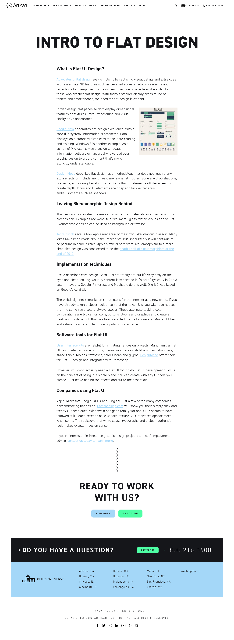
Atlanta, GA (86, 571)
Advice (128, 5)
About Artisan (110, 5)
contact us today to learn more (90, 440)
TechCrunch (65, 234)
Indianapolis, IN (123, 581)
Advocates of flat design (74, 79)
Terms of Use (132, 611)
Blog (142, 5)
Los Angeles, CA (123, 586)
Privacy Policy (102, 611)
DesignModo (149, 355)
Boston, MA (86, 576)
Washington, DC (191, 571)
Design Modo (66, 173)
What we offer (84, 5)
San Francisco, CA (159, 581)
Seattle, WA (155, 586)
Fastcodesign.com (110, 406)
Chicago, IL (86, 581)
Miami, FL (153, 571)
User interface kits (70, 345)
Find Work (40, 5)
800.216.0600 (191, 550)
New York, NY (156, 576)
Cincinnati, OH (88, 586)
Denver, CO (120, 571)
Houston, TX (121, 576)
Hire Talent (60, 5)
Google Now (65, 129)
